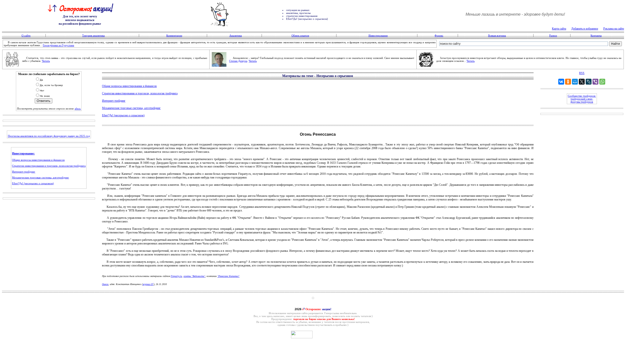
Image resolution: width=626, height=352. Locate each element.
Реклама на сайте (613, 28)
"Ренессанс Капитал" (228, 276)
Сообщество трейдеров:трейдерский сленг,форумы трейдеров (582, 98)
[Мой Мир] (575, 82)
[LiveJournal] (589, 82)
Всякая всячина (497, 35)
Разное (553, 35)
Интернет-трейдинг (23, 171)
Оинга (105, 284)
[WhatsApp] (602, 82)
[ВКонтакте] (561, 82)
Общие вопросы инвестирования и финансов (38, 159)
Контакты (596, 35)
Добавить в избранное (584, 28)
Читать (46, 60)
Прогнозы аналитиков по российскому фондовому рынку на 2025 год (49, 135)
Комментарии (174, 35)
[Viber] (595, 82)
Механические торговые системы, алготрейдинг (40, 177)
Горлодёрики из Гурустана (58, 45)
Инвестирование (378, 35)
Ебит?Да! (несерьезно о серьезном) (33, 183)
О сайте (26, 35)
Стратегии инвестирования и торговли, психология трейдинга (49, 165)
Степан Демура (238, 60)
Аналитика (235, 35)
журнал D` (148, 284)
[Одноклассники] (568, 82)
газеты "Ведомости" (194, 276)
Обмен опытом (300, 35)
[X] (582, 82)
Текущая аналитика (93, 35)
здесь (78, 108)
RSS (581, 73)
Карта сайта (559, 28)
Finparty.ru (176, 276)
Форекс (439, 35)
